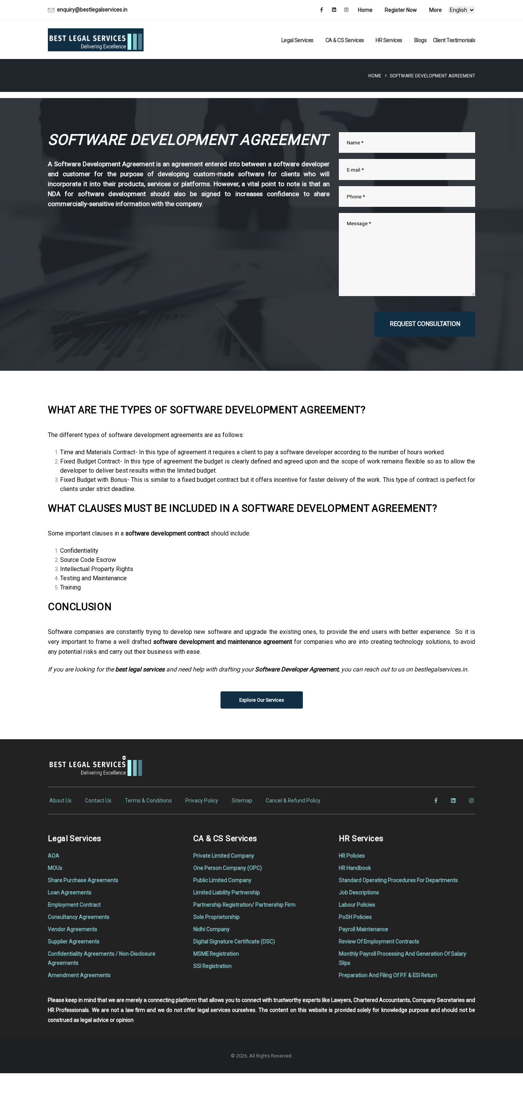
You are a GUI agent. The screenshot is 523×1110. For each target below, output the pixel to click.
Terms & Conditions (148, 800)
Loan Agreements (70, 892)
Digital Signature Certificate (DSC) (234, 941)
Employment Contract (74, 905)
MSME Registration (216, 954)
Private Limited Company (223, 856)
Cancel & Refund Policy (293, 800)
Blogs (420, 40)
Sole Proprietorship (216, 917)
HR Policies (352, 856)
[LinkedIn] (334, 10)
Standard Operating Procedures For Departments (398, 880)
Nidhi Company (211, 929)
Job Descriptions (359, 892)
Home (365, 10)
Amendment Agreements (79, 975)
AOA (53, 856)
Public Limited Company (222, 880)
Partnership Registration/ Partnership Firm (244, 905)
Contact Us (98, 800)
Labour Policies (357, 905)
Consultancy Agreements (79, 917)
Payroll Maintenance (363, 929)
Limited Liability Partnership (226, 892)
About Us (60, 800)
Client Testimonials (454, 40)
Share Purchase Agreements (83, 880)
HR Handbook (355, 868)
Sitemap (242, 800)
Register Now (401, 10)
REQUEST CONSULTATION (425, 323)
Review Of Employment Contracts (379, 941)
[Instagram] (346, 10)
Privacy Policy (201, 800)
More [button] (435, 10)
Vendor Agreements (72, 929)
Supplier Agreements (74, 941)
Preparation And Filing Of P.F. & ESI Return (388, 975)
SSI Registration (212, 966)
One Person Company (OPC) (227, 868)
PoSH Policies (355, 917)
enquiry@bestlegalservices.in (92, 10)
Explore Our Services (261, 700)
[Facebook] (321, 10)
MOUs (55, 868)
